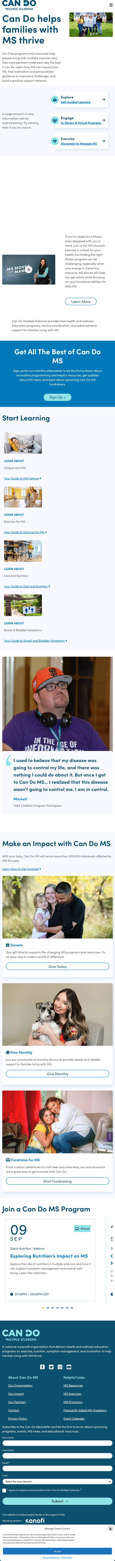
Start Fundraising (57, 1181)
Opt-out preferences (51, 1557)
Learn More (80, 301)
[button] (110, 1528)
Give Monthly (57, 1073)
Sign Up (56, 397)
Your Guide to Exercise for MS (24, 532)
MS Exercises (72, 1393)
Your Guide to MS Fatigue (21, 478)
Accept (57, 1551)
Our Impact (16, 1393)
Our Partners (17, 1402)
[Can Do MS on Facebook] (42, 1367)
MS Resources (73, 1385)
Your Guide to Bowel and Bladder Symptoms (34, 640)
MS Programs (72, 1402)
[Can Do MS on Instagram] (60, 1367)
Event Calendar (74, 1418)
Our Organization (20, 1385)
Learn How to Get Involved (20, 869)
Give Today (58, 966)
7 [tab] (72, 1307)
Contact (13, 1410)
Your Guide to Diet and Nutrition (26, 586)
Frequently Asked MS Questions (85, 1410)
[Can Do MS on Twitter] (51, 1367)
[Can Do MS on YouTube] (69, 1367)
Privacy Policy (66, 1557)
